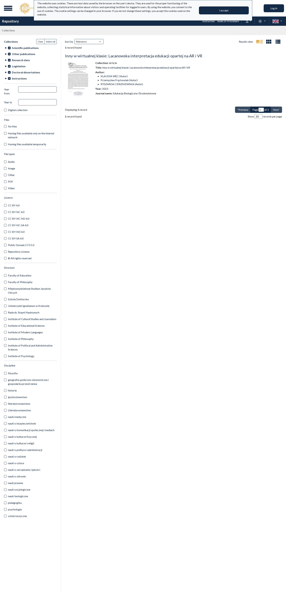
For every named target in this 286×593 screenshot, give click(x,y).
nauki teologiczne (18, 496)
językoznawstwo (17, 397)
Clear (40, 41)
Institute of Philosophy (21, 338)
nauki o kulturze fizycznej (22, 436)
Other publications (23, 54)
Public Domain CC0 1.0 (21, 245)
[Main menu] (8, 8)
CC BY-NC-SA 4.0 (18, 225)
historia (12, 390)
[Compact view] (269, 41)
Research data (21, 60)
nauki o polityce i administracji (25, 449)
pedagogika (15, 502)
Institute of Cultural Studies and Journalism (32, 319)
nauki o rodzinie (17, 456)
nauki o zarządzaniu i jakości (24, 469)
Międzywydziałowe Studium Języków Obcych (29, 290)
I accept (223, 10)
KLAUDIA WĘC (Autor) (114, 76)
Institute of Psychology (21, 356)
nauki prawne (15, 482)
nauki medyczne (17, 416)
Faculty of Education (19, 275)
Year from (7, 91)
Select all (50, 41)
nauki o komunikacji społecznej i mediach (31, 430)
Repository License (18, 251)
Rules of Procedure (228, 21)
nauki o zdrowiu (17, 476)
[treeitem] (30, 47)
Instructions (19, 78)
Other (11, 174)
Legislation (18, 66)
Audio (11, 161)
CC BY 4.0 (14, 205)
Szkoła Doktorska (18, 299)
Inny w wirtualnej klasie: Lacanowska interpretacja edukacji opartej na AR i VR (133, 55)
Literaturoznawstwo (19, 410)
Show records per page (265, 116)
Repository (10, 21)
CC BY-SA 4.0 (16, 238)
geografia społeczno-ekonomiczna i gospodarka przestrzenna (28, 381)
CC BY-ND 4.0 (16, 231)
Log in (273, 8)
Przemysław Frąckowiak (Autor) (119, 80)
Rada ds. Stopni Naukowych (23, 312)
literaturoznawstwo (19, 403)
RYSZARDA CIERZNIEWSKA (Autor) (122, 84)
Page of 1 (260, 109)
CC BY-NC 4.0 (16, 211)
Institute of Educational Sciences (26, 325)
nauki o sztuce (16, 463)
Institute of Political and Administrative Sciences (30, 347)
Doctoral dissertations (26, 72)
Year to (8, 102)
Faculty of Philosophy (20, 282)
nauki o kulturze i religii (21, 443)
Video (11, 188)
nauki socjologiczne (19, 489)
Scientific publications (25, 47)
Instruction (208, 21)
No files (12, 126)
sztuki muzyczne (17, 515)
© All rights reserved (19, 258)
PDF (10, 181)
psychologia (15, 509)
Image (11, 168)
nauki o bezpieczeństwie (22, 423)
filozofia (13, 373)
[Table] (278, 41)
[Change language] (277, 21)
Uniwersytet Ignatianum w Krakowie (28, 305)
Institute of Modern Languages (25, 332)
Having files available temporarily (27, 144)
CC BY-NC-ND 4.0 (18, 218)
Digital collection (17, 110)
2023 (105, 88)
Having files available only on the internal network (31, 135)
